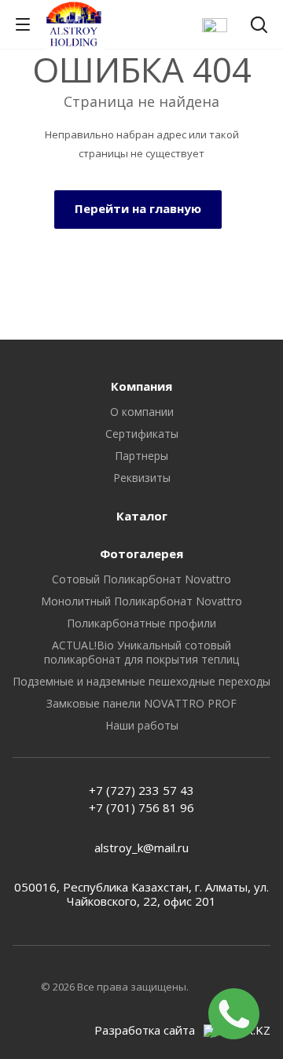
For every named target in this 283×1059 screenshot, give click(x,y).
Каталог (141, 516)
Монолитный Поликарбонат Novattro (141, 601)
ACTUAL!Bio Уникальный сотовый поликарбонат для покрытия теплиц (141, 652)
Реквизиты (142, 477)
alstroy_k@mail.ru (141, 847)
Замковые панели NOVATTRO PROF (141, 703)
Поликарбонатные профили (141, 623)
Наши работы (141, 725)
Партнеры (141, 455)
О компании (142, 411)
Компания (141, 386)
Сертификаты (141, 433)
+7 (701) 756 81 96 (141, 807)
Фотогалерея (141, 553)
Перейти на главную (138, 208)
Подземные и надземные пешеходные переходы (141, 681)
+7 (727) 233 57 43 (141, 790)
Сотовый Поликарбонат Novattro (141, 579)
